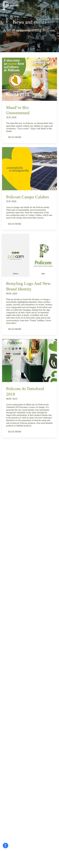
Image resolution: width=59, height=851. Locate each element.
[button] (51, 5)
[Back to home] (10, 5)
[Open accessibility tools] (5, 845)
